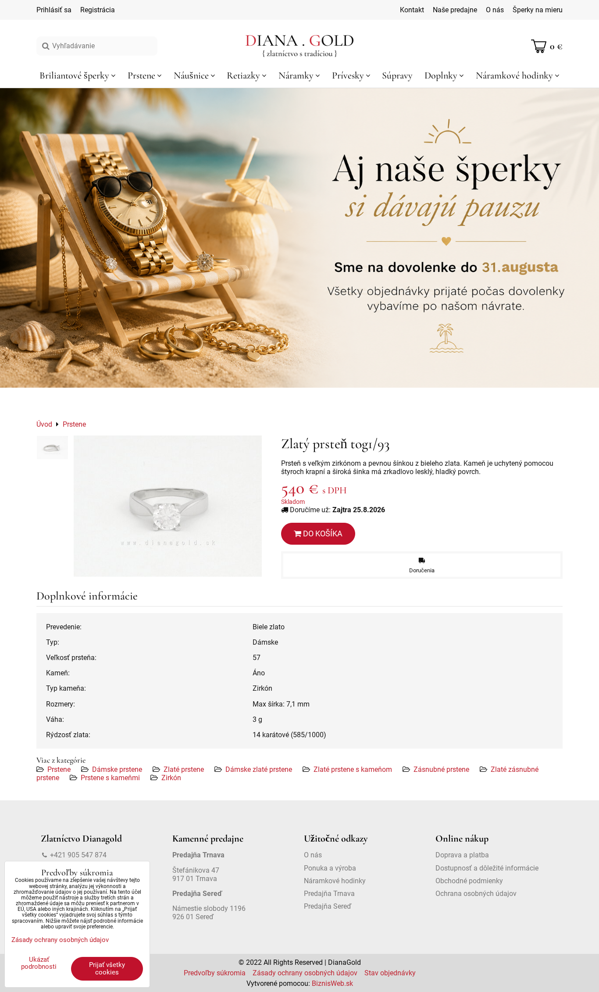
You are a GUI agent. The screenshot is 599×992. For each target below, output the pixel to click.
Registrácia (97, 10)
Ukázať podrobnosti (39, 963)
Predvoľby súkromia (215, 973)
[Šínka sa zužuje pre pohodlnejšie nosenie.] (52, 447)
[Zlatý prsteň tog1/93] (168, 506)
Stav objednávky (390, 973)
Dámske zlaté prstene (258, 769)
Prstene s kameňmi (110, 778)
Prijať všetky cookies (107, 968)
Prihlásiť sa (53, 10)
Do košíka (321, 533)
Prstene (59, 769)
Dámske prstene (117, 769)
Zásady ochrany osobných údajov (305, 973)
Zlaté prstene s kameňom (353, 769)
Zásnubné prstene (441, 769)
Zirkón (171, 778)
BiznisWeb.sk (332, 983)
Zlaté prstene (184, 769)
